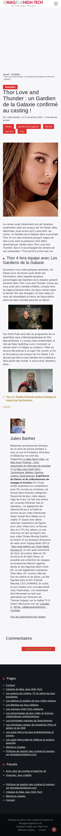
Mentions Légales (15, 747)
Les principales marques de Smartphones (29, 720)
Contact (10, 685)
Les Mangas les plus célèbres (22, 704)
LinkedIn (44, 603)
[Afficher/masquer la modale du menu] (56, 3)
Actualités (10, 87)
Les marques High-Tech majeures (24, 708)
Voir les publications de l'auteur (28, 616)
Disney (8, 126)
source (7, 406)
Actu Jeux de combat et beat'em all (26, 771)
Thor (22, 131)
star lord (9, 131)
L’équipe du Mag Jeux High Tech (24, 689)
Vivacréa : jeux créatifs (19, 775)
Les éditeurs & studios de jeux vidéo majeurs (31, 700)
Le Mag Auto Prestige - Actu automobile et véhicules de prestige (30, 462)
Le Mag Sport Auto (34, 459)
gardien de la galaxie (28, 126)
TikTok (17, 606)
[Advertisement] (30, 30)
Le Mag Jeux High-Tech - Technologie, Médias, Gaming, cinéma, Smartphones (27, 472)
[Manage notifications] (54, 829)
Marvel (48, 126)
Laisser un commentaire (38, 649)
